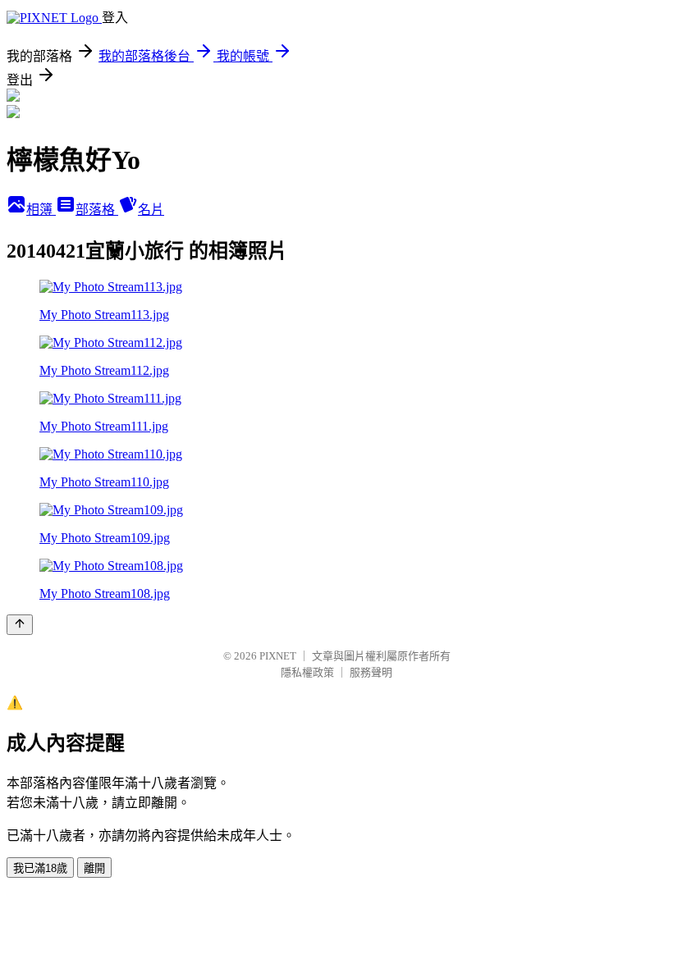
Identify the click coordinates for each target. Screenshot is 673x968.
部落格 (97, 210)
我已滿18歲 (40, 868)
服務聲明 (371, 672)
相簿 (41, 210)
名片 (151, 210)
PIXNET (277, 656)
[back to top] (20, 624)
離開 (94, 868)
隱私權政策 (307, 672)
